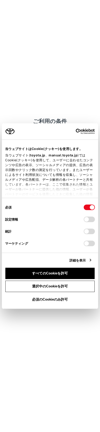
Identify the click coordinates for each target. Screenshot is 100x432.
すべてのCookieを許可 (50, 273)
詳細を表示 (78, 260)
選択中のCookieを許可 (50, 286)
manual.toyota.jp (63, 155)
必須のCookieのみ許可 (50, 299)
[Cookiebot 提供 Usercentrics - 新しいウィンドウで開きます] (74, 131)
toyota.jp (37, 155)
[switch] (89, 219)
